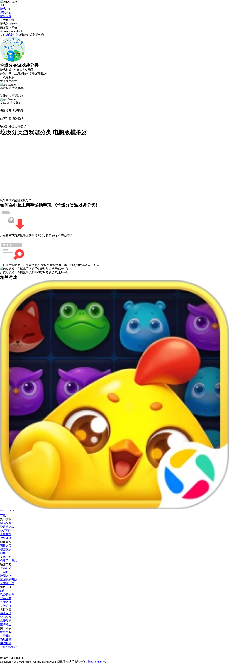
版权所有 (5, 632)
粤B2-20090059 (96, 661)
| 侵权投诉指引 (9, 647)
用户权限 (5, 643)
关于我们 (5, 635)
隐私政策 (5, 639)
